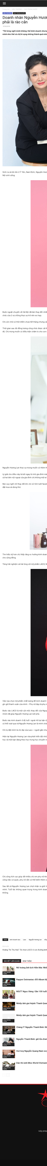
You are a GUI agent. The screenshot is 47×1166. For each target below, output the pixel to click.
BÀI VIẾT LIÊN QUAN (12, 961)
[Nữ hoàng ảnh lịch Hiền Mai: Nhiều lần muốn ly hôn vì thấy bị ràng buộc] (9, 970)
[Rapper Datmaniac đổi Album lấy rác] (9, 982)
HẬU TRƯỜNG (17, 9)
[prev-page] (4, 1075)
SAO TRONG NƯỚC (30, 9)
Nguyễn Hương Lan (35, 940)
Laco (24, 940)
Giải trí (5, 997)
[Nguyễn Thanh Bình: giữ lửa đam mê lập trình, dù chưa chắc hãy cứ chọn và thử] (9, 1042)
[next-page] (8, 1075)
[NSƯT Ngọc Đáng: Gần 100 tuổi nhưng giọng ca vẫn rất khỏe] (9, 994)
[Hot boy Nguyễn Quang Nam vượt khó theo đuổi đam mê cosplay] (9, 1054)
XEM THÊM (27, 961)
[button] (4, 3)
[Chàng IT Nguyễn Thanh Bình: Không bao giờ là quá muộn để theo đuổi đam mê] (9, 1030)
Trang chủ (6, 9)
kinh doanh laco (15, 940)
